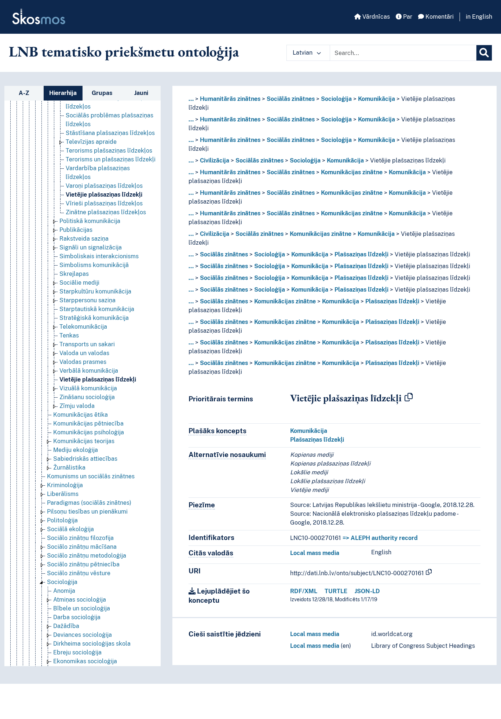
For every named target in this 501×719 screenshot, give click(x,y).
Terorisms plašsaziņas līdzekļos (109, 150)
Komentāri (439, 16)
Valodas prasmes (82, 361)
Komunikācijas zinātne (352, 172)
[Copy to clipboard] (408, 397)
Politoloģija (62, 520)
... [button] (191, 98)
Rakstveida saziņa (84, 238)
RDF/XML (303, 591)
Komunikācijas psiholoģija (88, 432)
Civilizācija (214, 160)
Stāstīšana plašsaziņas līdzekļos (110, 132)
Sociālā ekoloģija (70, 529)
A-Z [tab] (24, 93)
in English (479, 16)
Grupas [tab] (102, 93)
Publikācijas (75, 229)
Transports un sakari (87, 344)
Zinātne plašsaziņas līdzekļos (106, 212)
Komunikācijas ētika (80, 414)
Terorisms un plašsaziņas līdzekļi (111, 159)
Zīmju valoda (77, 405)
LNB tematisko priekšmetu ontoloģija (124, 51)
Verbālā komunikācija (88, 370)
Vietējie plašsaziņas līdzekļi (104, 194)
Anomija (64, 590)
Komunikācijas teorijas (83, 441)
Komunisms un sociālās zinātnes (91, 476)
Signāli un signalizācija (90, 247)
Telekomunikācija (83, 326)
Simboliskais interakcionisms (99, 256)
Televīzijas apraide (91, 141)
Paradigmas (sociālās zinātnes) (89, 502)
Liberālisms (62, 493)
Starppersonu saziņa (87, 300)
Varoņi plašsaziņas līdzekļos (104, 185)
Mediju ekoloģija (75, 449)
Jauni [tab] (141, 93)
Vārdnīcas (375, 16)
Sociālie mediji (79, 282)
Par (407, 16)
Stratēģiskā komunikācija (94, 317)
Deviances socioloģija (82, 634)
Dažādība (66, 626)
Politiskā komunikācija (89, 221)
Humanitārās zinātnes (230, 98)
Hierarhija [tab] (63, 93)
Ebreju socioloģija (77, 652)
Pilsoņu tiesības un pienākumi (87, 511)
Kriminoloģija (65, 485)
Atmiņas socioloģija (79, 599)
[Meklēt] (484, 53)
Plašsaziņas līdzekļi (361, 254)
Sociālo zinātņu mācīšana (82, 546)
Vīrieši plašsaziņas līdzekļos (104, 203)
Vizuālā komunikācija (88, 388)
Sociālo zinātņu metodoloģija (86, 555)
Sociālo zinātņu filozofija (80, 537)
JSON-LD (367, 591)
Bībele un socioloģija (81, 608)
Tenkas (69, 335)
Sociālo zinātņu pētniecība (83, 564)
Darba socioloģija (76, 617)
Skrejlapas (74, 273)
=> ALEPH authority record (380, 537)
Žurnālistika (69, 467)
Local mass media (314, 553)
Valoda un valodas (84, 353)
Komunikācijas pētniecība (88, 423)
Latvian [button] (303, 52)
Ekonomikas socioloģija (85, 661)
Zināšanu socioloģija (87, 397)
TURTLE (336, 591)
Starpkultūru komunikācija (95, 291)
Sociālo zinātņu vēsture (78, 573)
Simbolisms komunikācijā (94, 265)
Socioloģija (62, 582)
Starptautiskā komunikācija (96, 309)
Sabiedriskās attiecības (85, 458)
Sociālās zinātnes (291, 98)
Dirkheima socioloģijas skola (92, 643)
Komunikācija (376, 98)
